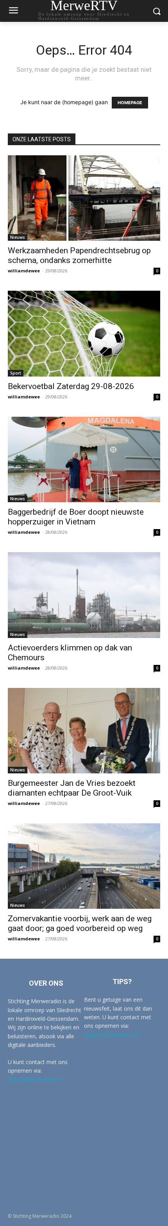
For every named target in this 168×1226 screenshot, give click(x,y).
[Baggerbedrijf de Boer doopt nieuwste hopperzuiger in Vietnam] (84, 459)
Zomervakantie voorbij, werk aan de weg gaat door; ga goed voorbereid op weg (80, 923)
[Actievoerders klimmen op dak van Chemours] (84, 595)
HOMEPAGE (130, 102)
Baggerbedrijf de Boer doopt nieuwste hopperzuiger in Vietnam (76, 516)
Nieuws (17, 237)
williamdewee (24, 271)
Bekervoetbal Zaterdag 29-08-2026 (71, 386)
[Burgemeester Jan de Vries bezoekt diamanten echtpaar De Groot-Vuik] (84, 730)
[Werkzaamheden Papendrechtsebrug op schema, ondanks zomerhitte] (84, 198)
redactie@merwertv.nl (35, 1079)
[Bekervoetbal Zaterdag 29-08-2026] (84, 333)
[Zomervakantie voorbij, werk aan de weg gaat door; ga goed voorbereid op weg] (84, 866)
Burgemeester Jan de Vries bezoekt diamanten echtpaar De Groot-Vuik (72, 788)
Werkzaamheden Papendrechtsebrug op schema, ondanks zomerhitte (79, 255)
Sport (15, 373)
